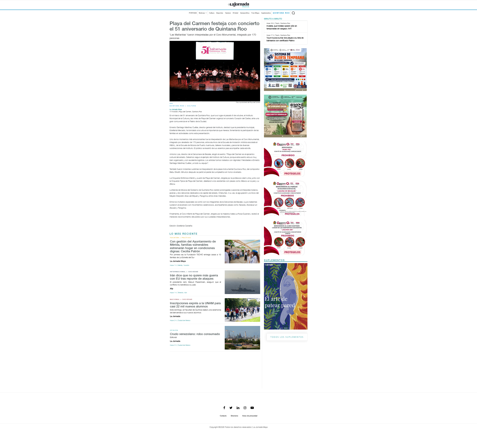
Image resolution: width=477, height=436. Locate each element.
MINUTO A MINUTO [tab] (273, 19)
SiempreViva (244, 13)
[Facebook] (224, 408)
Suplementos (266, 13)
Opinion (228, 13)
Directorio (234, 416)
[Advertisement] (215, 371)
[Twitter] (231, 408)
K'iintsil (235, 13)
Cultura (211, 13)
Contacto (223, 416)
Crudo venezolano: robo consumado (195, 334)
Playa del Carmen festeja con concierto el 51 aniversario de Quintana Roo (214, 26)
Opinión (174, 330)
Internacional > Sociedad (184, 272)
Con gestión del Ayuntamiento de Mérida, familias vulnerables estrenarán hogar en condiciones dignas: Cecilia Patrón (193, 246)
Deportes (219, 13)
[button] (267, 296)
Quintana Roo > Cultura (183, 106)
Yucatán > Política (180, 237)
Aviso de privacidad (249, 416)
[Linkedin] (238, 408)
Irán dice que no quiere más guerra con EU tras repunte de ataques (194, 277)
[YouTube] (252, 408)
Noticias (202, 13)
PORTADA (193, 13)
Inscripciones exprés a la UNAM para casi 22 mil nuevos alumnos (195, 305)
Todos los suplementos (287, 337)
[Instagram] (245, 408)
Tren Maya (255, 13)
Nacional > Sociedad (181, 299)
